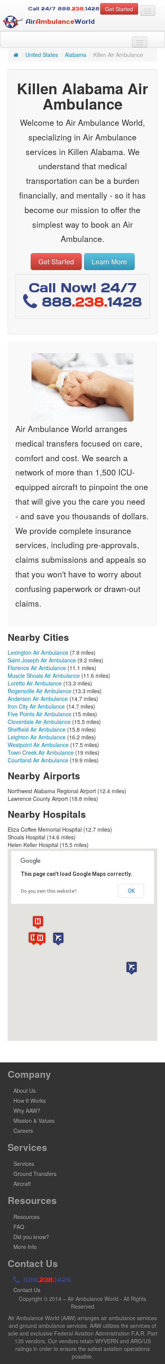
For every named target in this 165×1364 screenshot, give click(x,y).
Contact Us (26, 1290)
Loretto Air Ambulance (35, 683)
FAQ (18, 1227)
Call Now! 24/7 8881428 (85, 294)
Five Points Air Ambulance (39, 714)
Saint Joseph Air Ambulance (42, 660)
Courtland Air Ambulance (38, 760)
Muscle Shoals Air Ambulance (44, 675)
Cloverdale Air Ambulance (39, 721)
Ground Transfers (34, 1173)
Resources (26, 1217)
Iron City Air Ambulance (36, 706)
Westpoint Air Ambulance (38, 745)
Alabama (75, 54)
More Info (25, 1247)
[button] (58, 939)
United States (41, 54)
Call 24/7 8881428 (63, 8)
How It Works (29, 1100)
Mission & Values (33, 1120)
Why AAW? (26, 1110)
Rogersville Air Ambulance (39, 691)
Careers (23, 1130)
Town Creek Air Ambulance (41, 752)
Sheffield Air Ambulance (37, 729)
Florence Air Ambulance (37, 668)
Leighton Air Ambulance (37, 737)
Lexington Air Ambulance (38, 652)
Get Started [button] (119, 9)
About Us (24, 1090)
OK (131, 891)
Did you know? (31, 1237)
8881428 (46, 1280)
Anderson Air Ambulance (38, 698)
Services (23, 1163)
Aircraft (22, 1183)
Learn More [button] (109, 261)
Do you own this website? (49, 891)
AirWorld (59, 21)
